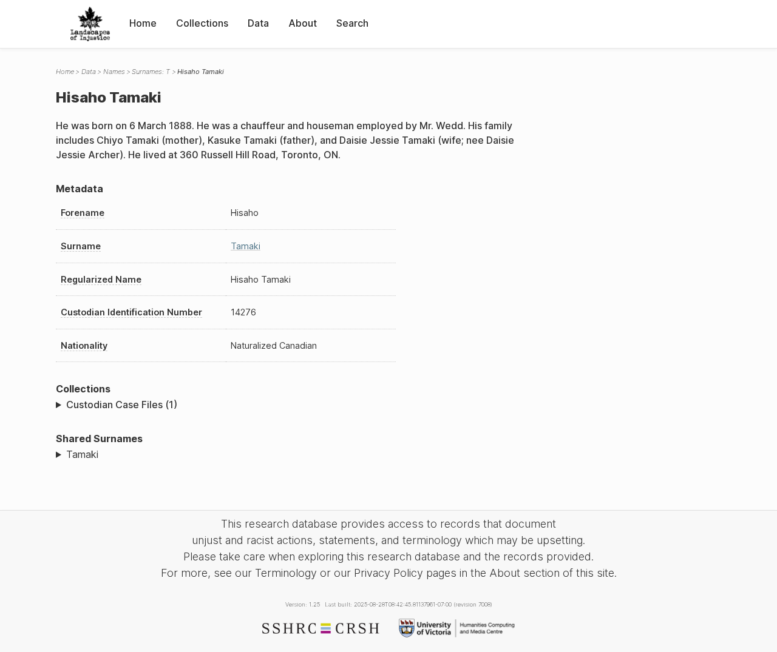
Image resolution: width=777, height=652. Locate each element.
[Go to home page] (90, 24)
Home (143, 23)
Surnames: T (151, 71)
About (302, 23)
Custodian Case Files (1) (121, 404)
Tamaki (245, 246)
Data (258, 23)
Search (352, 23)
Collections (202, 23)
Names (114, 71)
